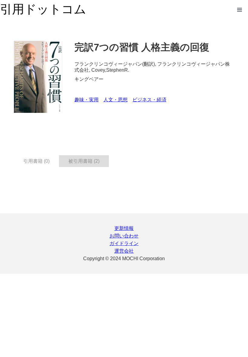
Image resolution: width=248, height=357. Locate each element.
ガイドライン (124, 243)
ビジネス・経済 (149, 99)
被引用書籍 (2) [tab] (84, 161)
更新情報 (124, 228)
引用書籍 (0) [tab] (36, 161)
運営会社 (124, 251)
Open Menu (239, 9)
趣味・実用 (86, 99)
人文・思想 (115, 99)
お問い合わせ (124, 235)
